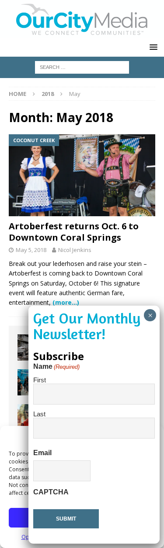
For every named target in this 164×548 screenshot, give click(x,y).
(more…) (65, 302)
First (39, 380)
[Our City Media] (82, 32)
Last (39, 414)
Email (42, 452)
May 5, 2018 (31, 250)
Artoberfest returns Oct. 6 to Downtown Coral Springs (74, 231)
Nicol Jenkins (74, 250)
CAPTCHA (51, 492)
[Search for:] (82, 66)
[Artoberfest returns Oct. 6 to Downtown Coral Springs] (82, 175)
